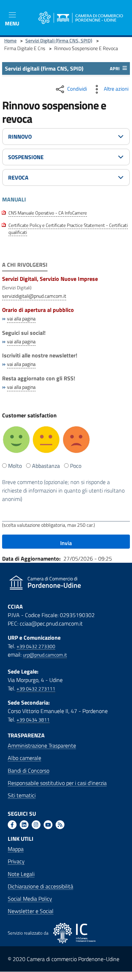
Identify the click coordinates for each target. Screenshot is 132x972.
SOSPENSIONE (26, 157)
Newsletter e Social (31, 911)
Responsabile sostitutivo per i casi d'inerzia (57, 783)
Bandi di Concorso (28, 770)
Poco (75, 465)
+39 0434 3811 (33, 720)
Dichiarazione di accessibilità (40, 886)
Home (10, 40)
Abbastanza (46, 465)
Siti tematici (22, 795)
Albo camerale (24, 758)
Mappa (16, 849)
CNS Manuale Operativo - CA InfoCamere (47, 212)
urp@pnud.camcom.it (45, 655)
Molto (15, 465)
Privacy (16, 861)
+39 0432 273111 (36, 689)
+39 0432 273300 (36, 646)
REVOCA (18, 177)
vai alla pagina (21, 318)
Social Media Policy (30, 898)
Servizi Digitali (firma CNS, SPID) (58, 40)
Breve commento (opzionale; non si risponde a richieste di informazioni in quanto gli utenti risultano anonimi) (63, 490)
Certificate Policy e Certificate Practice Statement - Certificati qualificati (68, 229)
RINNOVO (20, 136)
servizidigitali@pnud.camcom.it (34, 296)
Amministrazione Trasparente (42, 745)
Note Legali (21, 874)
